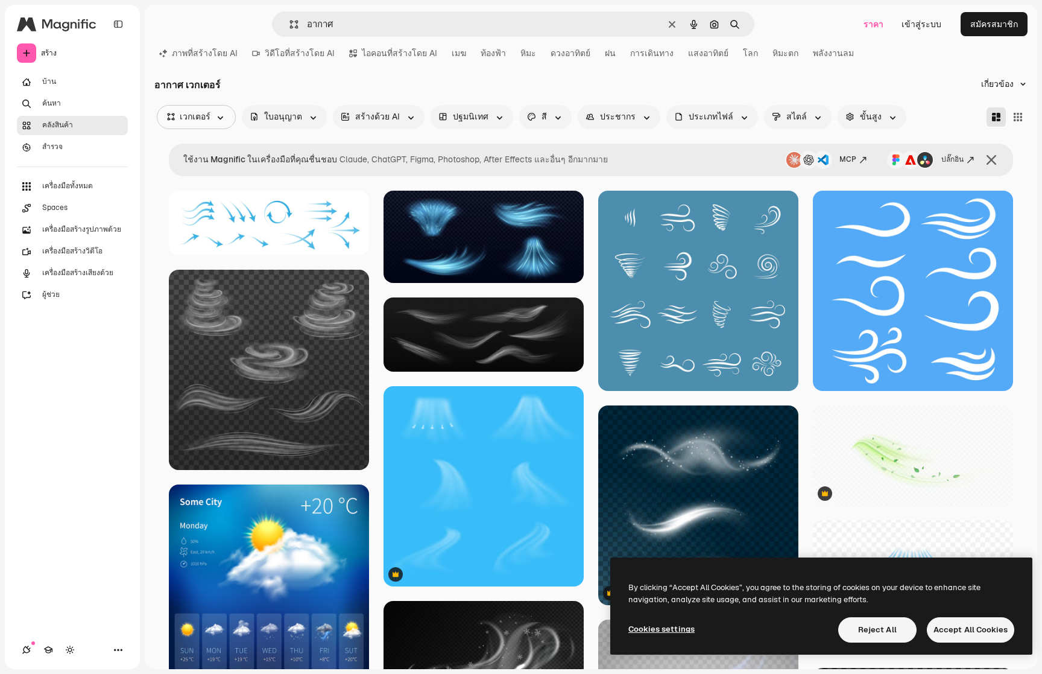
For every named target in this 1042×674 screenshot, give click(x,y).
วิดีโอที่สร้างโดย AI (300, 53)
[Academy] (48, 650)
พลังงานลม (833, 53)
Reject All (877, 630)
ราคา (873, 24)
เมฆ (459, 53)
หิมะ (528, 53)
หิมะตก (785, 53)
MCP (847, 159)
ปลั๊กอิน (952, 159)
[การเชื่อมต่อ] (26, 650)
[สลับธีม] (70, 650)
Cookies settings (661, 629)
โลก (750, 53)
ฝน (610, 53)
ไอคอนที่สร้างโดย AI (399, 53)
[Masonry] (996, 117)
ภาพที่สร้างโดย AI (205, 53)
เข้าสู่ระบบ (921, 24)
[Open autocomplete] (289, 24)
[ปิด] (991, 160)
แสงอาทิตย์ (708, 53)
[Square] (1018, 117)
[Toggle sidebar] (118, 24)
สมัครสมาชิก (994, 24)
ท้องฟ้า (493, 53)
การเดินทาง (652, 53)
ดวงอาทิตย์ (570, 53)
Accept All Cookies (970, 630)
